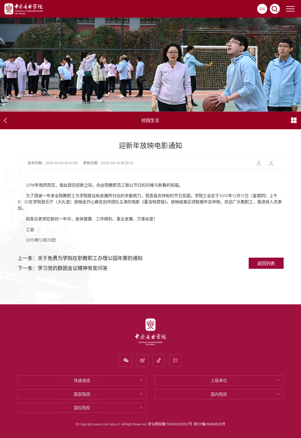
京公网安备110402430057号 (170, 424)
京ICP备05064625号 (209, 424)
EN (262, 8)
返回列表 (266, 263)
